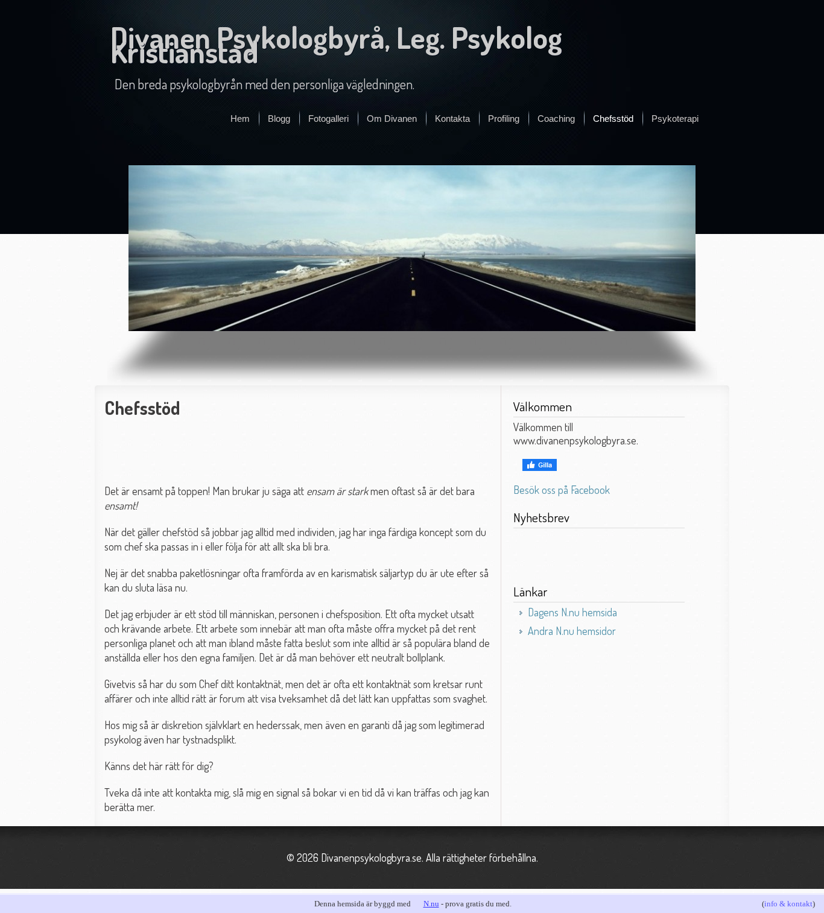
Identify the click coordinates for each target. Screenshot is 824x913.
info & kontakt (788, 903)
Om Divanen (392, 118)
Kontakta (452, 118)
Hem (240, 118)
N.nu (431, 903)
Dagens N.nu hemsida (572, 612)
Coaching (556, 118)
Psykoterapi (675, 118)
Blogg (279, 118)
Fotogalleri (328, 118)
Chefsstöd (613, 118)
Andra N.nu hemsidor (572, 630)
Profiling (503, 118)
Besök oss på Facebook (561, 489)
